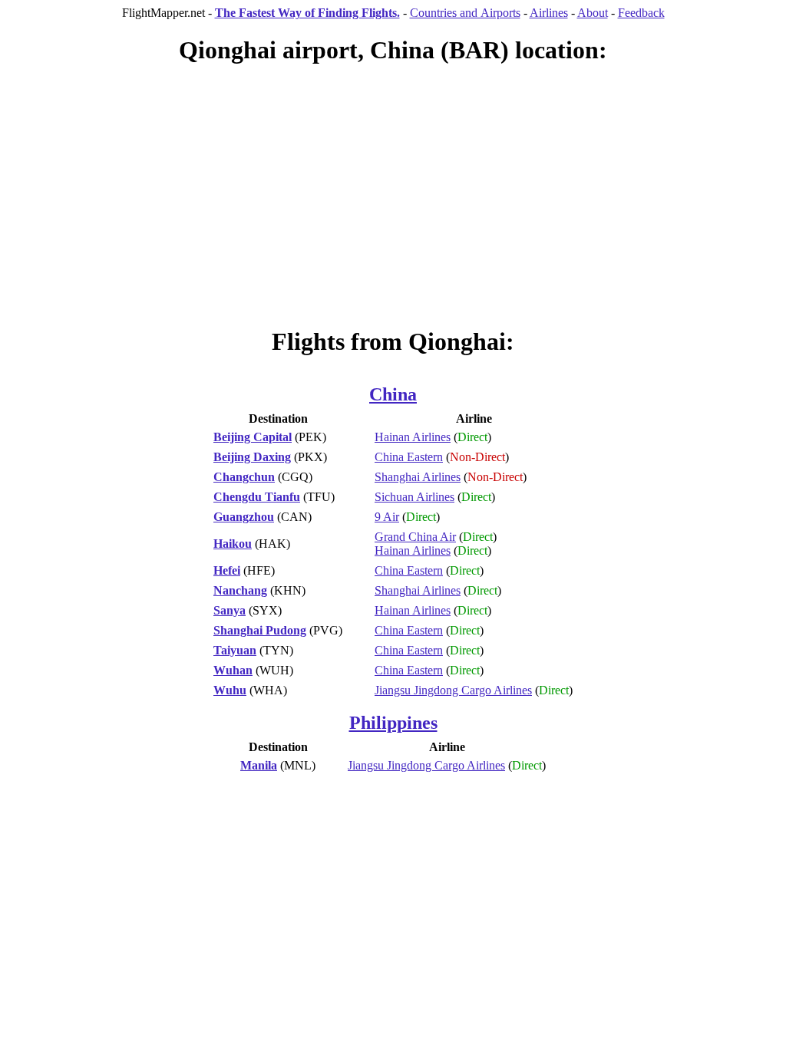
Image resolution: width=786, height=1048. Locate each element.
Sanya (229, 610)
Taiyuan (234, 650)
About (592, 12)
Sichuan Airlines (414, 496)
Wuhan (233, 670)
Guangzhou (243, 516)
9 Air (387, 516)
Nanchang (240, 590)
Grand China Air (415, 536)
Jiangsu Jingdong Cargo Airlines (453, 690)
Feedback (641, 12)
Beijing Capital (252, 436)
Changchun (244, 476)
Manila (258, 765)
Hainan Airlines (413, 436)
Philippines (393, 723)
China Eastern (409, 456)
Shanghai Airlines (418, 476)
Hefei (226, 570)
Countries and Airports (465, 12)
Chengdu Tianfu (256, 496)
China (393, 394)
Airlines (549, 12)
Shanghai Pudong (259, 630)
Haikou (232, 543)
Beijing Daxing (252, 456)
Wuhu (229, 690)
